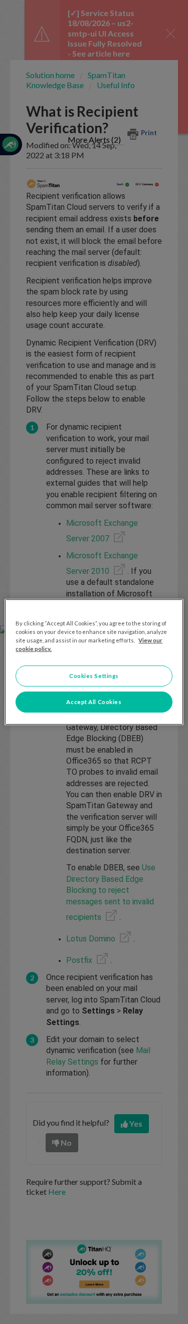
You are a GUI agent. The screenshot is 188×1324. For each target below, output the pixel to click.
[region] (94, 662)
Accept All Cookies (93, 702)
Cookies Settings (94, 676)
